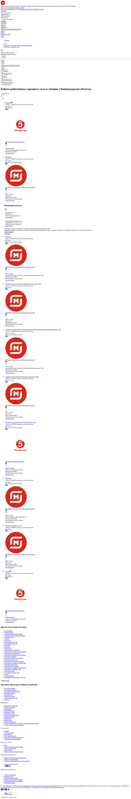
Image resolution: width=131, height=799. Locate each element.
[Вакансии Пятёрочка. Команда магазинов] (67, 125)
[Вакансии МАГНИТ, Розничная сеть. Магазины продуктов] (67, 176)
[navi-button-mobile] (2, 36)
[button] (3, 31)
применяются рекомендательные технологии (36, 786)
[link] (4, 27)
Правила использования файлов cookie (31, 9)
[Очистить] (3, 56)
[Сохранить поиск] (2, 61)
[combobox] (9, 53)
